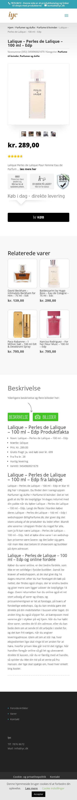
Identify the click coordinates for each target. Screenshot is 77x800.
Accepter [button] (38, 794)
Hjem (10, 27)
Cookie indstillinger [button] (53, 788)
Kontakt (14, 719)
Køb (40, 217)
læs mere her (28, 169)
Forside (14, 708)
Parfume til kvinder (47, 27)
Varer (13, 713)
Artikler (23, 708)
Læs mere (31, 788)
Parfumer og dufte (25, 27)
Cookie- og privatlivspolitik (29, 776)
